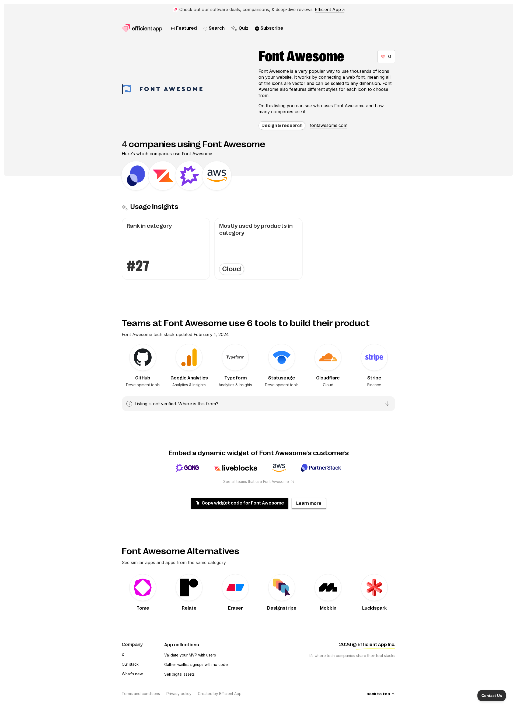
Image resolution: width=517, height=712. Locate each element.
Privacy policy (178, 693)
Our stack (130, 664)
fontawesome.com (328, 125)
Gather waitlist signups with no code (196, 664)
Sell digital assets (179, 674)
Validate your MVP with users (190, 655)
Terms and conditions (141, 693)
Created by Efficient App (220, 693)
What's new (132, 674)
